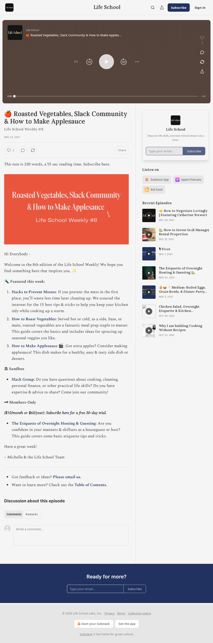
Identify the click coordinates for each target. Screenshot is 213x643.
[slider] (106, 96)
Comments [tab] (14, 514)
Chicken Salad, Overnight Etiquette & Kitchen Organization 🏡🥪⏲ (179, 309)
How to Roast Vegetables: (34, 319)
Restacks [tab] (32, 514)
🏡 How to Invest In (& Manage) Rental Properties (184, 232)
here (105, 164)
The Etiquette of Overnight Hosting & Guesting (54, 423)
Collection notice (139, 613)
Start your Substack (95, 624)
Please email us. (67, 477)
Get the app (127, 624)
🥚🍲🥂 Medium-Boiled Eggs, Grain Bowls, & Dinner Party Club (182, 289)
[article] (176, 215)
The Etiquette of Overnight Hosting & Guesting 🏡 (180, 270)
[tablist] (22, 514)
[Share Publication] (162, 7)
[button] (76, 61)
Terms (121, 613)
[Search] (153, 7)
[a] (149, 215)
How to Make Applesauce (34, 346)
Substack (86, 634)
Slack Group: (23, 380)
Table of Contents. (90, 485)
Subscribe (178, 7)
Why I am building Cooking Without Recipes (180, 328)
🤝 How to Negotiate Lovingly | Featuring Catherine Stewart (183, 213)
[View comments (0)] (202, 52)
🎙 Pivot (164, 249)
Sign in (200, 7)
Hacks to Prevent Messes (34, 292)
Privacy (109, 613)
